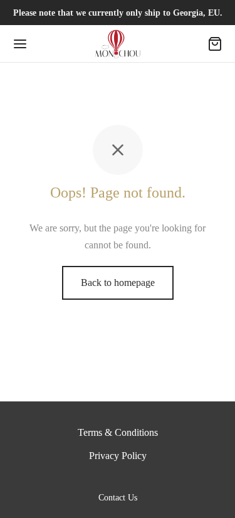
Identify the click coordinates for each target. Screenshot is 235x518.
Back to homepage (118, 282)
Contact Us (117, 497)
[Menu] (20, 44)
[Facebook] (103, 479)
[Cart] (214, 43)
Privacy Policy (118, 455)
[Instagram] (132, 479)
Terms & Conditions (118, 432)
